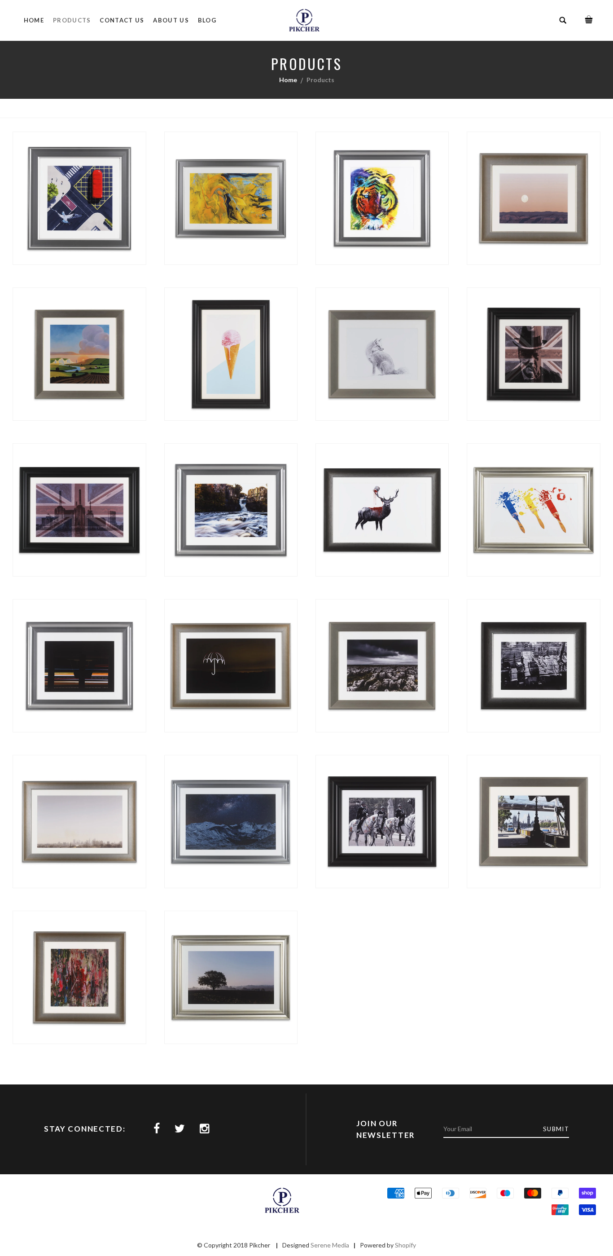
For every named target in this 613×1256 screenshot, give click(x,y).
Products (72, 20)
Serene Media (330, 1245)
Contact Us (122, 20)
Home (34, 20)
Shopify (405, 1245)
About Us (170, 20)
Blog (207, 20)
